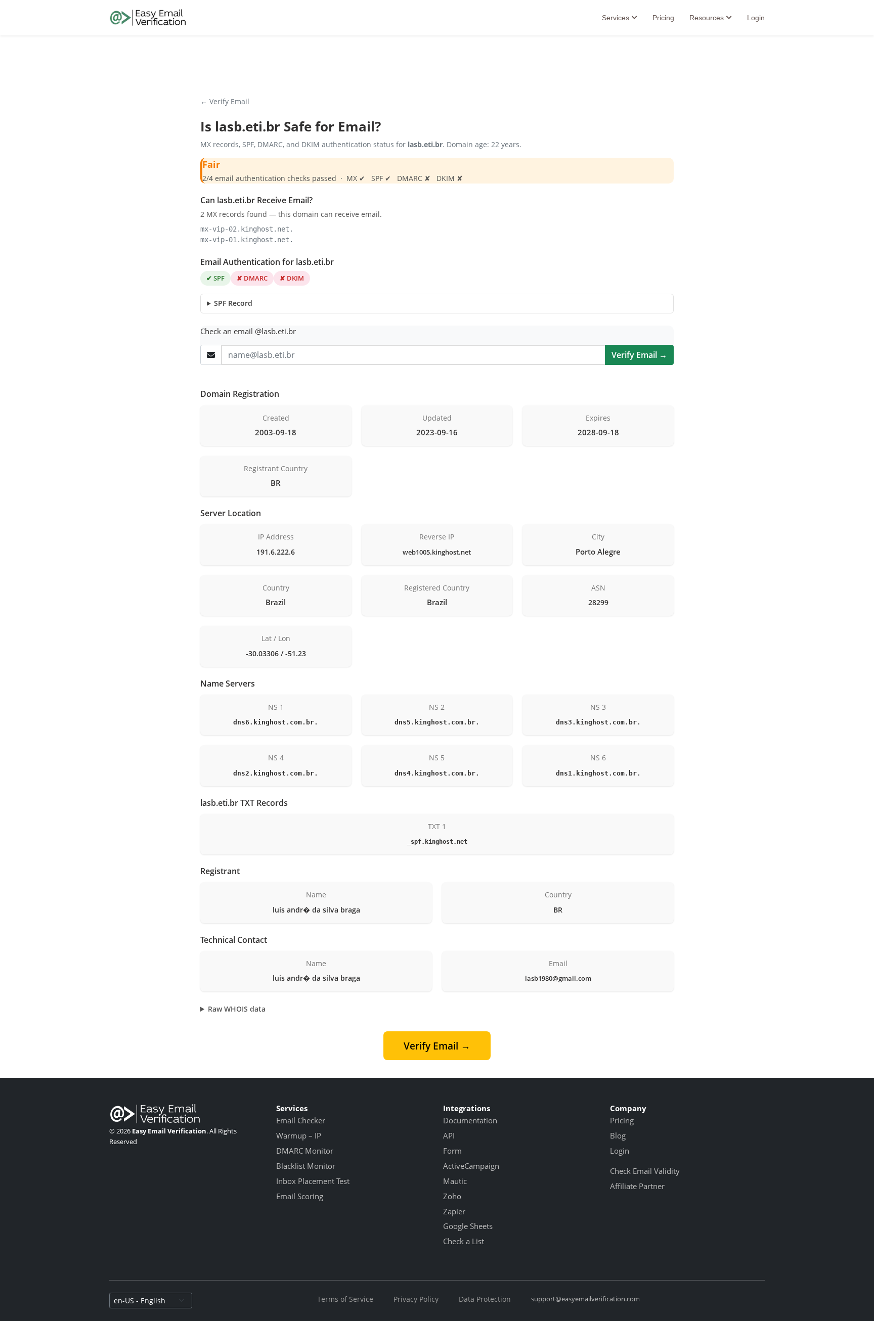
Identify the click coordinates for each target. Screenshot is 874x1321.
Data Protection (485, 1299)
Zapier (454, 1211)
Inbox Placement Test (312, 1181)
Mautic (455, 1181)
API (449, 1135)
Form (452, 1151)
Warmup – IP (298, 1135)
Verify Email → (639, 354)
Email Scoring (299, 1196)
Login (756, 18)
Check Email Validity (645, 1171)
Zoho (452, 1196)
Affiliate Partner (637, 1186)
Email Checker (300, 1120)
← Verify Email (224, 101)
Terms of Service (345, 1299)
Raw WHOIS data (237, 1009)
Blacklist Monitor (305, 1166)
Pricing (663, 18)
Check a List (463, 1241)
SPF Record (233, 303)
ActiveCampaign (471, 1166)
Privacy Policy (416, 1299)
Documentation (470, 1120)
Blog (618, 1135)
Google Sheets (468, 1226)
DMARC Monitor (304, 1151)
